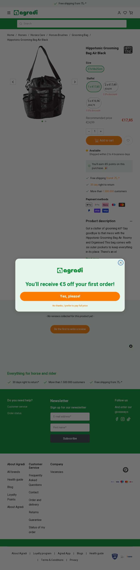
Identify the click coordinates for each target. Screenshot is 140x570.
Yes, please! (70, 296)
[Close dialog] (120, 262)
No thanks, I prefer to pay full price (70, 305)
